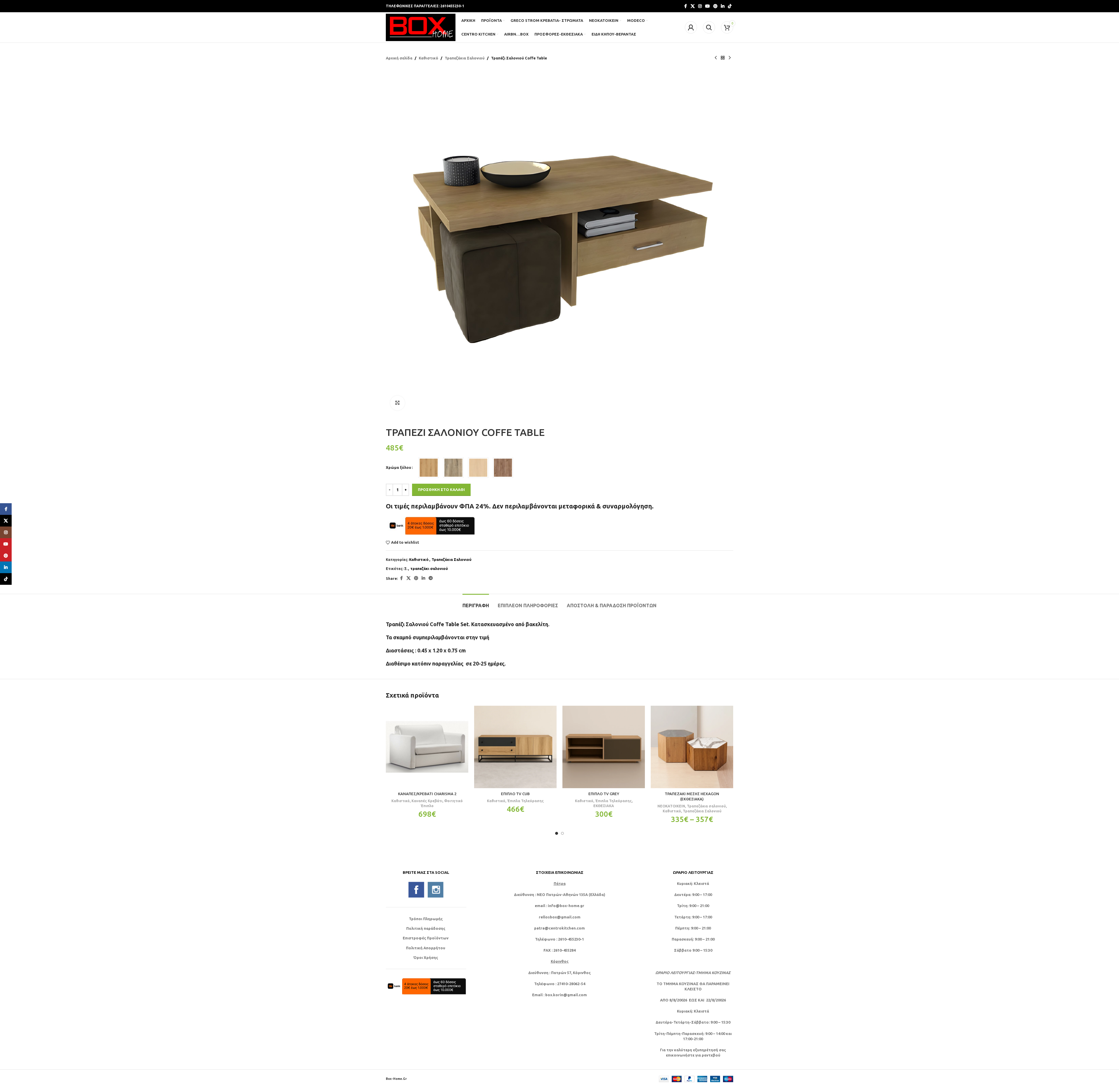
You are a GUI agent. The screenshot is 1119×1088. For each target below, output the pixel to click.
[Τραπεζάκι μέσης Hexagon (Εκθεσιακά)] (692, 747)
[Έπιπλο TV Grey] (603, 747)
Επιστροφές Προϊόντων (425, 938)
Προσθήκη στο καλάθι (441, 489)
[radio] (428, 467)
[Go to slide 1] (556, 833)
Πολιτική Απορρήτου (425, 948)
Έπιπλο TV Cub (515, 794)
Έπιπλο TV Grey (603, 794)
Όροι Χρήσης (425, 957)
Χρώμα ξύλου (398, 467)
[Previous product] (715, 57)
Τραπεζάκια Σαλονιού (465, 58)
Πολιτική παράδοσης (425, 928)
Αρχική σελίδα (399, 58)
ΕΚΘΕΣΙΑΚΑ (603, 806)
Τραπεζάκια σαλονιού (706, 806)
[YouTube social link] (707, 6)
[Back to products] (722, 57)
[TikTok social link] (729, 6)
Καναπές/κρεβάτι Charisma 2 (427, 794)
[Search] (709, 27)
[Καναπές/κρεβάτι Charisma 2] (427, 747)
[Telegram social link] (430, 578)
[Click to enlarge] (397, 403)
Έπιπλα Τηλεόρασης (525, 801)
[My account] (691, 27)
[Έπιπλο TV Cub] (515, 747)
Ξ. (405, 568)
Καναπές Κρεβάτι (426, 801)
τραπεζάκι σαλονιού (429, 568)
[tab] (475, 603)
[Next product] (729, 57)
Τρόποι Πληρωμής (426, 919)
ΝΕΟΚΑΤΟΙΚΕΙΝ (671, 806)
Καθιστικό (428, 58)
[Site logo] (420, 27)
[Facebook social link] (685, 6)
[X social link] (692, 6)
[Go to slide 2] (562, 833)
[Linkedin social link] (722, 6)
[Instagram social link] (699, 6)
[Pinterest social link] (715, 6)
